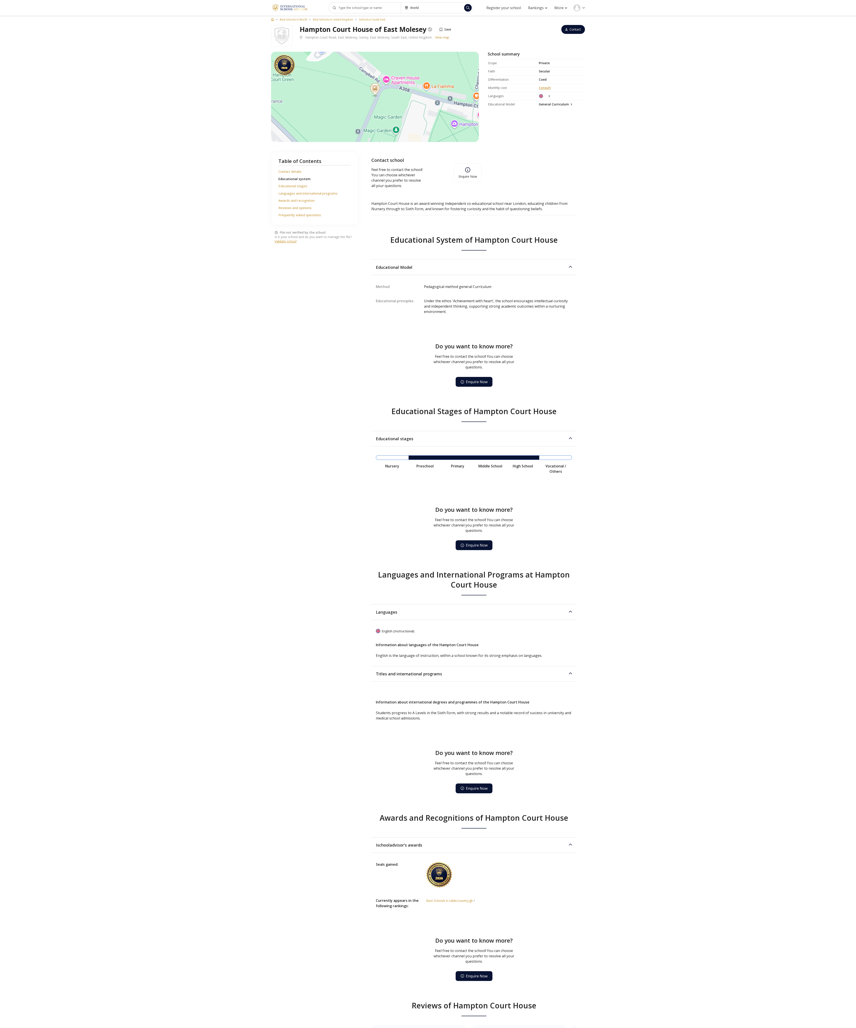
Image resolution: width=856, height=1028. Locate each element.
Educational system (294, 179)
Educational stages (292, 186)
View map (442, 37)
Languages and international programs (307, 193)
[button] (473, 267)
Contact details (289, 171)
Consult (545, 88)
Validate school (285, 241)
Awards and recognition (296, 200)
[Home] (272, 19)
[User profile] (579, 7)
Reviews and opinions (295, 208)
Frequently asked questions (299, 215)
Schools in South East (372, 19)
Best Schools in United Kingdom (333, 19)
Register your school (503, 7)
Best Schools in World (293, 19)
